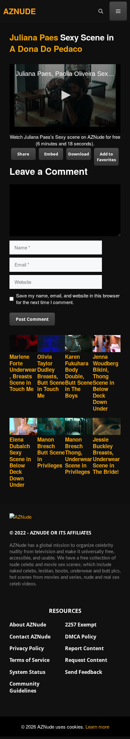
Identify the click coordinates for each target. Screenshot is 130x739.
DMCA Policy (80, 636)
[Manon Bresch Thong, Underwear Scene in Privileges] (79, 427)
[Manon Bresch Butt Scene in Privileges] (51, 427)
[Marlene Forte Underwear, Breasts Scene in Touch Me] (23, 344)
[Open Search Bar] (100, 11)
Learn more (97, 726)
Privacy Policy (26, 648)
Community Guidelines (24, 687)
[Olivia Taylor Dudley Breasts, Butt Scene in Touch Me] (51, 344)
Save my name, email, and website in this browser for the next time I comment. (68, 298)
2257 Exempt (81, 624)
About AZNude (27, 624)
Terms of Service (29, 660)
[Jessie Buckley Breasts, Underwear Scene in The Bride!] (107, 427)
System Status (27, 672)
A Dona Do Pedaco (45, 48)
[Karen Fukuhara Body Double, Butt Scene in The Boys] (79, 344)
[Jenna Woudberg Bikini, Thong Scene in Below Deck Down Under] (107, 344)
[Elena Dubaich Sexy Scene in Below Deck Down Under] (23, 427)
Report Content (84, 648)
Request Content (86, 660)
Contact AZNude (29, 636)
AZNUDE (19, 11)
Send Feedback (83, 672)
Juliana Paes (33, 37)
